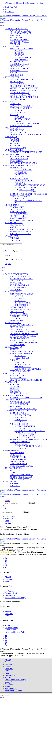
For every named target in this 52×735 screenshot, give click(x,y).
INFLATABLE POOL (23, 170)
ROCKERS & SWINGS (19, 40)
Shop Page (9, 684)
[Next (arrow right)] (3, 697)
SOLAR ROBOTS (22, 112)
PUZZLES (14, 115)
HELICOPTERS (21, 60)
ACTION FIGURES (18, 62)
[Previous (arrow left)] (1, 697)
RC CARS (19, 51)
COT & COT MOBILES (19, 42)
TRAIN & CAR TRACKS (20, 64)
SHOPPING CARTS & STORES (23, 90)
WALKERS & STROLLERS (21, 33)
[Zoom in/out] (1, 695)
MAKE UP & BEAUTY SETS (22, 95)
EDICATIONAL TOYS (14, 101)
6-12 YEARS (15, 145)
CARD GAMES (16, 209)
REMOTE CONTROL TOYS (21, 48)
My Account (9, 12)
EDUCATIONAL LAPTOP (21, 126)
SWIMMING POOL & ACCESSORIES (20, 165)
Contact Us (9, 579)
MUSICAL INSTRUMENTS (21, 229)
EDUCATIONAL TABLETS (21, 106)
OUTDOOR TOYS (12, 154)
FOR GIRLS (15, 240)
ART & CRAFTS (16, 82)
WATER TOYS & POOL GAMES (28, 201)
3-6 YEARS (14, 143)
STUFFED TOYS (17, 225)
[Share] (6, 695)
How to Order (10, 595)
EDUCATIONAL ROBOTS (21, 108)
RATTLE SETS (16, 37)
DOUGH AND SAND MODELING (24, 97)
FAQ (7, 581)
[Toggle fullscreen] (3, 695)
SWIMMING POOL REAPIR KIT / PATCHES (28, 194)
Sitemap (8, 686)
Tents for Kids (10, 518)
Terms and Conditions (13, 691)
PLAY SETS (15, 73)
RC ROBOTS (20, 55)
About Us (8, 577)
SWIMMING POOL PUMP (25, 187)
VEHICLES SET (16, 75)
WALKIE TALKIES (18, 132)
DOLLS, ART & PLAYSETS (21, 79)
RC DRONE (20, 53)
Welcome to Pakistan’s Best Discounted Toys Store (24, 3)
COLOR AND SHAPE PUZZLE (28, 123)
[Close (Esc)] (8, 695)
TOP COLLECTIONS (13, 223)
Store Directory (11, 689)
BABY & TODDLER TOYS (16, 29)
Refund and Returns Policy (15, 598)
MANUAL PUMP (26, 190)
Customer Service (11, 593)
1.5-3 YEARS (15, 141)
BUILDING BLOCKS (14, 150)
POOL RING (20, 183)
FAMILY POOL (21, 174)
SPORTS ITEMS (16, 161)
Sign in (7, 255)
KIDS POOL (20, 176)
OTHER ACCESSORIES (20, 196)
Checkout (8, 664)
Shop (7, 9)
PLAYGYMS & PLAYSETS (21, 31)
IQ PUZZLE (19, 117)
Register (8, 264)
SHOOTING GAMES (18, 218)
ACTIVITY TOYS (12, 128)
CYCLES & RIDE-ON (19, 159)
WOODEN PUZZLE (23, 121)
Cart (6, 662)
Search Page (9, 682)
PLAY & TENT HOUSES (20, 156)
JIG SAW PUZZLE (22, 119)
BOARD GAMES (12, 205)
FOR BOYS (14, 238)
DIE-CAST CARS (17, 66)
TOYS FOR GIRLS (13, 77)
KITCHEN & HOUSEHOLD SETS (24, 88)
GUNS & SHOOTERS (19, 68)
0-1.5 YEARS (15, 139)
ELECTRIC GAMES (18, 212)
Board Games (10, 516)
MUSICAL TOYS (17, 35)
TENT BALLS (16, 44)
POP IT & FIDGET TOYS (20, 234)
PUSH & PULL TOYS (19, 71)
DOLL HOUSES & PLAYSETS (22, 86)
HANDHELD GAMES (19, 214)
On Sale (8, 523)
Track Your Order (11, 7)
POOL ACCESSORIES (19, 179)
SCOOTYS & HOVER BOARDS (23, 163)
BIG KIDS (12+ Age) (18, 148)
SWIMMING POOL (18, 167)
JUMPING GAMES (18, 216)
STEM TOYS (15, 104)
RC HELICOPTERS (23, 57)
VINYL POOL (20, 172)
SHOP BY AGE (11, 137)
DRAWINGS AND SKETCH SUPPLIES (26, 134)
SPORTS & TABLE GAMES (21, 220)
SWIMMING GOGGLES (25, 181)
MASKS (13, 227)
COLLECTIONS (11, 236)
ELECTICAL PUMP (27, 192)
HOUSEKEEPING (17, 99)
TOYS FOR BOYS (12, 46)
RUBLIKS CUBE (17, 130)
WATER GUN (20, 203)
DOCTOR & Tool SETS (19, 93)
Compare (8, 666)
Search (7, 501)
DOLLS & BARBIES (18, 84)
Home (2, 527)
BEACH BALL (21, 198)
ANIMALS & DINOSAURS (21, 231)
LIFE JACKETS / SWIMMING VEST (30, 185)
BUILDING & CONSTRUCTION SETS (26, 152)
